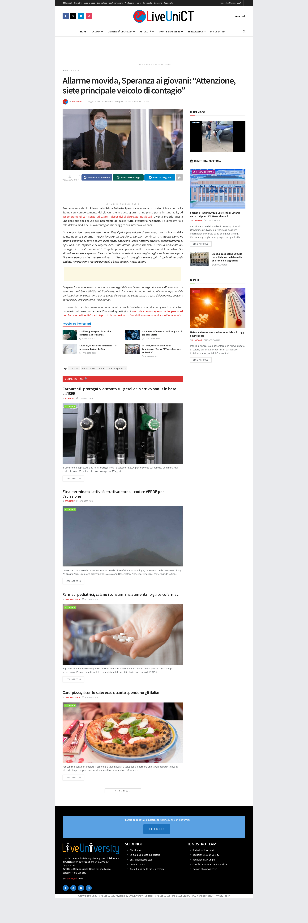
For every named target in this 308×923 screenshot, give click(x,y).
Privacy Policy (222, 895)
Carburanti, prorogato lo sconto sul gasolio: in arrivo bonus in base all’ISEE (119, 391)
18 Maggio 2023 (151, 356)
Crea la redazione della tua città (210, 864)
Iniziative (78, 2)
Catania (96, 31)
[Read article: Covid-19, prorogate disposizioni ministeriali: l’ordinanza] (70, 335)
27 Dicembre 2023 (152, 338)
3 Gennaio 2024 (88, 338)
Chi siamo (135, 850)
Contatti (158, 2)
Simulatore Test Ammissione (110, 2)
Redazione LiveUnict (203, 850)
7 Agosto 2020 (94, 101)
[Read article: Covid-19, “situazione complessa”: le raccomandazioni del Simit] (70, 349)
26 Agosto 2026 (85, 501)
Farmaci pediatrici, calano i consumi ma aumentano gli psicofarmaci (121, 594)
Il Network (67, 2)
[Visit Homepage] (164, 16)
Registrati (168, 2)
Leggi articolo (75, 478)
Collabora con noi (133, 2)
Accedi (241, 16)
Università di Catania (120, 31)
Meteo (196, 291)
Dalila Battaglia (72, 599)
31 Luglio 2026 (220, 265)
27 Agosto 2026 (85, 398)
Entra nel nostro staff (141, 859)
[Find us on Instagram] (89, 16)
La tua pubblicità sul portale (145, 854)
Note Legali (71, 878)
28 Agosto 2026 (213, 340)
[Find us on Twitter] (73, 16)
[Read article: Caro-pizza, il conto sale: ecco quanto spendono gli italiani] (123, 732)
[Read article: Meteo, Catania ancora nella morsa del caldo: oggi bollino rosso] (217, 308)
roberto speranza (117, 368)
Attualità (145, 31)
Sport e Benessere (169, 31)
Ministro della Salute (93, 368)
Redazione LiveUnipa (204, 859)
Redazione (77, 101)
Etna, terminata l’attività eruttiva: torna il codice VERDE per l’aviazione (113, 494)
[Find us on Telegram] (81, 16)
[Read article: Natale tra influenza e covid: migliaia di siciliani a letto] (132, 335)
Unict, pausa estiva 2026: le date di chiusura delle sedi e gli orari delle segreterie (227, 257)
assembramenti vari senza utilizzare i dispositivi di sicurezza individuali (107, 216)
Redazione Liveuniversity (206, 854)
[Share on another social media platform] (179, 177)
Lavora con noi (137, 864)
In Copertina (217, 31)
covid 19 (74, 368)
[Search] (244, 31)
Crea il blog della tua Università (147, 868)
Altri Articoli (122, 791)
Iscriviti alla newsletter (205, 868)
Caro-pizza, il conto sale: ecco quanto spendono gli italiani (112, 692)
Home (83, 31)
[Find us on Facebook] (66, 16)
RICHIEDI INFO (156, 828)
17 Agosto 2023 (88, 353)
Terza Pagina (195, 31)
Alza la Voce (89, 2)
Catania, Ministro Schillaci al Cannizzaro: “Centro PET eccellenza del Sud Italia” (161, 349)
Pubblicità (147, 2)
